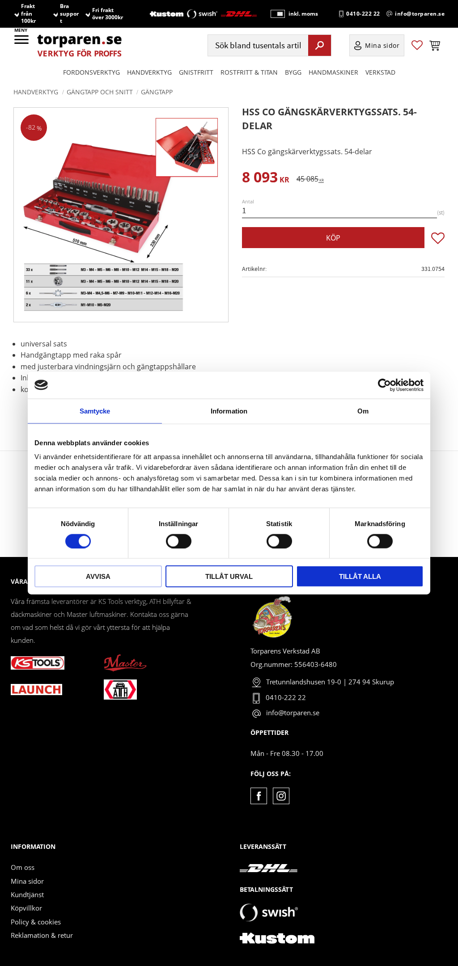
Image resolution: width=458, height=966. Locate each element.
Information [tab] (229, 410)
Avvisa (98, 576)
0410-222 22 (363, 13)
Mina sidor (27, 881)
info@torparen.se (420, 13)
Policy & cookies (36, 921)
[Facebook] (259, 796)
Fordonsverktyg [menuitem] (91, 72)
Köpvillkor (26, 907)
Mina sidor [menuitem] (382, 45)
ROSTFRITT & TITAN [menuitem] (249, 72)
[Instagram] (281, 796)
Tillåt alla (360, 576)
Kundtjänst (27, 894)
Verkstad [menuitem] (380, 72)
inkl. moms (303, 13)
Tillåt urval (229, 576)
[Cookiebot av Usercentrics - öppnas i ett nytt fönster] (384, 385)
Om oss (22, 867)
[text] (265, 178)
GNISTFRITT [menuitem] (196, 72)
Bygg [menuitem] (293, 72)
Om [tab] (363, 410)
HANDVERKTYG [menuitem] (149, 72)
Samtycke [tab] (95, 410)
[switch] (178, 541)
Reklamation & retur (42, 935)
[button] (22, 42)
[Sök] (319, 45)
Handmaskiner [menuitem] (333, 72)
